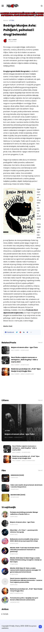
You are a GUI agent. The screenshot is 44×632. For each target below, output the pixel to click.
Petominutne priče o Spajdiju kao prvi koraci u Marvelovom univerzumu (24, 599)
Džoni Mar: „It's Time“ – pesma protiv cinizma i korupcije (24, 531)
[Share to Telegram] (27, 332)
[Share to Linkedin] (23, 332)
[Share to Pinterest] (20, 332)
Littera (11, 20)
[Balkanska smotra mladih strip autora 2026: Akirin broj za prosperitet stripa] (5, 541)
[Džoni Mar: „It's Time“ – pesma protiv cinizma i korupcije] (5, 532)
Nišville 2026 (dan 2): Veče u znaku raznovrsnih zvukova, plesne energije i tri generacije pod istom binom (25, 570)
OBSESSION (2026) (17, 475)
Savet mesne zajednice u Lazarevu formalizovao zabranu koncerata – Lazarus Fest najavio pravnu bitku (26, 580)
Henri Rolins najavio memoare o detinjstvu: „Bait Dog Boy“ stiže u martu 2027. (24, 359)
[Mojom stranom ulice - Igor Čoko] (6, 350)
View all (40, 342)
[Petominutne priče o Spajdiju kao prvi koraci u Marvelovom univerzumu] (5, 600)
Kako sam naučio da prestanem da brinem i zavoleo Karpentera (26, 486)
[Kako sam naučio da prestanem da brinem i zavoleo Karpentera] (5, 488)
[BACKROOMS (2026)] (5, 498)
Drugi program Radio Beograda (16, 71)
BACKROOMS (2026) (18, 495)
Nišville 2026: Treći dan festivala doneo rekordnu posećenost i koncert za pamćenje (24, 549)
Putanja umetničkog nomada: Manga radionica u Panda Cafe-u (24, 513)
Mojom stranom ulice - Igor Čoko (24, 347)
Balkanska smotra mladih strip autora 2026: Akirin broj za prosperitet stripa (24, 540)
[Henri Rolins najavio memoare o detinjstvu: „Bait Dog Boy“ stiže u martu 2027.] (6, 360)
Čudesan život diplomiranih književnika (20, 311)
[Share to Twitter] (17, 332)
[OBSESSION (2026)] (5, 478)
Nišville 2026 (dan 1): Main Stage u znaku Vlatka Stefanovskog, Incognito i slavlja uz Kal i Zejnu (26, 560)
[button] (31, 332)
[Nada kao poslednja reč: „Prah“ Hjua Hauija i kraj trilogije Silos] (6, 372)
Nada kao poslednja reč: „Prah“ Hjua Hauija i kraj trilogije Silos (25, 370)
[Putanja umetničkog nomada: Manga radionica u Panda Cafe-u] (5, 514)
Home (5, 20)
